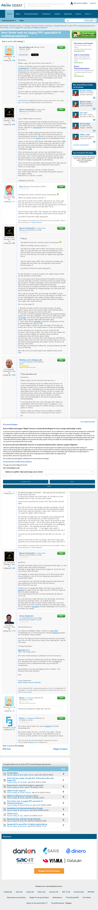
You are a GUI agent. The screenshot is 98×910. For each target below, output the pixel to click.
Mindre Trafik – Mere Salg (87, 102)
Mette (22, 787)
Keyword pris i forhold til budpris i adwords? (25, 785)
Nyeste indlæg (12, 775)
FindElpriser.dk (31, 718)
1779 (14, 631)
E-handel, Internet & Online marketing (37, 26)
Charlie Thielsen (25, 792)
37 (14, 202)
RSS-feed (7, 749)
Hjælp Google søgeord (16, 791)
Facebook (55, 633)
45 (14, 729)
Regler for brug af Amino (39, 897)
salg (30, 149)
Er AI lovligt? (85, 124)
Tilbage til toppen (60, 749)
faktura (38, 138)
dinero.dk (41, 892)
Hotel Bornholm (57, 903)
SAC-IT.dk (66, 892)
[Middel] (24, 51)
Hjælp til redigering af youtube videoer (22, 796)
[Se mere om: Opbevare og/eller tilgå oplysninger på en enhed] (92, 472)
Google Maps (12, 773)
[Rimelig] (22, 51)
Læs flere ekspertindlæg (81, 145)
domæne (35, 606)
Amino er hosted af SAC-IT (37, 903)
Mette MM (23, 821)
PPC (56, 631)
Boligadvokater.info (27, 618)
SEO (63, 141)
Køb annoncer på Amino (16, 897)
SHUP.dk (91, 892)
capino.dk (30, 892)
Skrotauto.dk (31, 698)
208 (13, 60)
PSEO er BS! (85, 135)
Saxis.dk (19, 892)
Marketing (22, 650)
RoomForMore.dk (23, 100)
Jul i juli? (83, 113)
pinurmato (23, 826)
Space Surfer (41, 109)
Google (23, 318)
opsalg (56, 661)
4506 (14, 375)
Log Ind (93, 3)
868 (13, 124)
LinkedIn (48, 726)
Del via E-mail (23, 54)
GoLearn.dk (53, 892)
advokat (21, 590)
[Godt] (26, 51)
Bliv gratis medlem (80, 3)
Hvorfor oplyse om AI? (87, 91)
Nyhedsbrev (57, 897)
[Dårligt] (20, 51)
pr (47, 68)
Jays (21, 816)
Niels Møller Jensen (27, 775)
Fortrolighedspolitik (88, 422)
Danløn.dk (8, 892)
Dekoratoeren (24, 810)
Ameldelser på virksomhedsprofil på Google (25, 808)
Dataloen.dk (79, 892)
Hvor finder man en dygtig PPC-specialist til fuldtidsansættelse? (24, 28)
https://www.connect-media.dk (29, 682)
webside (37, 321)
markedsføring (23, 68)
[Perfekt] (28, 51)
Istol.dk (24, 362)
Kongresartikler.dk (37, 222)
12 (94, 130)
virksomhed (37, 127)
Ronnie (22, 798)
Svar (61, 47)
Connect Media (37, 618)
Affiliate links (12, 814)
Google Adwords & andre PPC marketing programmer (74, 26)
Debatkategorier (8, 20)
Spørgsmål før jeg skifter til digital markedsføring (27, 824)
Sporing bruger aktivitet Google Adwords (24, 819)
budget (63, 127)
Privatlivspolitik (72, 897)
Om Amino (87, 897)
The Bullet (23, 782)
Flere (87, 14)
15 (14, 711)
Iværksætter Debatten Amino (11, 26)
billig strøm (32, 742)
